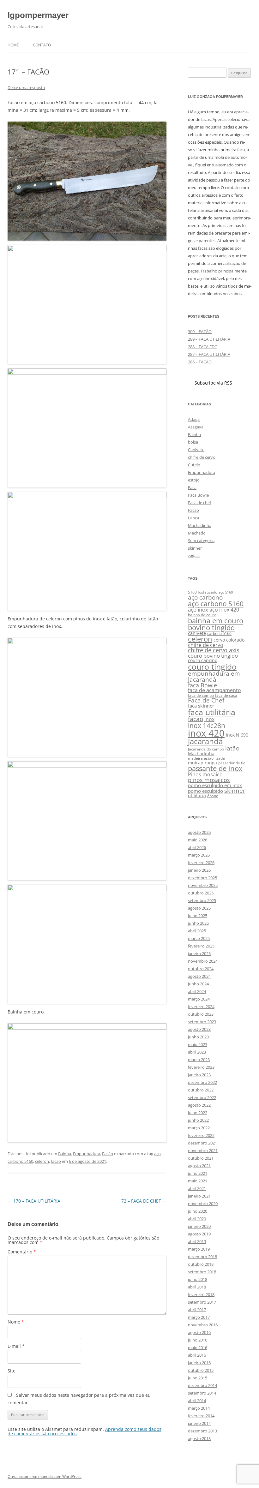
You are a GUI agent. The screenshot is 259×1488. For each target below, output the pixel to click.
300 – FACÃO (200, 331)
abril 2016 (197, 1355)
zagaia (194, 556)
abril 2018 (197, 1287)
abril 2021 (197, 1188)
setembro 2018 (202, 1272)
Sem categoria (201, 540)
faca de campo (201, 695)
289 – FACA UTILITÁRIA (209, 339)
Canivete (196, 449)
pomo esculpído (205, 791)
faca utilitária (211, 712)
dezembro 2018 (202, 1256)
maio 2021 (197, 1181)
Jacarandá (205, 741)
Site (11, 1371)
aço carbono (205, 597)
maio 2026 (197, 840)
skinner (195, 548)
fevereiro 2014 (201, 1416)
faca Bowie (202, 685)
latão (232, 748)
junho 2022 (198, 1120)
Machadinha (199, 525)
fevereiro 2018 (201, 1294)
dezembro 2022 (202, 1082)
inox (209, 719)
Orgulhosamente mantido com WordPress (44, 1476)
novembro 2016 (203, 1325)
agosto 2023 (199, 1029)
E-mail (16, 1346)
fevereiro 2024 (201, 1006)
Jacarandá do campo (206, 749)
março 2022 (199, 1128)
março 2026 (199, 855)
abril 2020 (197, 1219)
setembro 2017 (202, 1302)
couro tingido (212, 666)
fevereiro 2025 (201, 946)
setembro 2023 (202, 1022)
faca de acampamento (214, 690)
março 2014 (199, 1408)
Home (13, 45)
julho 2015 (197, 1378)
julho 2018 (197, 1279)
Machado (197, 533)
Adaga (194, 419)
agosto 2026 (199, 832)
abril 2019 (197, 1241)
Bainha (64, 1153)
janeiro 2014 (199, 1423)
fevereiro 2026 (201, 862)
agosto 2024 (199, 976)
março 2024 (199, 999)
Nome (16, 1322)
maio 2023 (197, 1044)
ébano (212, 795)
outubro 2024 (201, 968)
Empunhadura (86, 1153)
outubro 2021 (201, 1158)
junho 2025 (198, 923)
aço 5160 (226, 592)
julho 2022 (197, 1112)
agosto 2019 (199, 1234)
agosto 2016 (199, 1332)
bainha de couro (202, 615)
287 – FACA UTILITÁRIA (209, 354)
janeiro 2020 (199, 1226)
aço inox (198, 609)
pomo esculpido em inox (215, 785)
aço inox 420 (224, 609)
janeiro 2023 (199, 1075)
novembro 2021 (203, 1150)
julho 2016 (197, 1340)
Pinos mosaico (205, 774)
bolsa (193, 442)
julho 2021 (197, 1173)
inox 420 (206, 733)
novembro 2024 (203, 961)
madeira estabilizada (206, 758)
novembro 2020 (203, 1203)
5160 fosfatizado (202, 592)
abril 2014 (197, 1400)
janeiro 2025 (199, 953)
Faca (192, 487)
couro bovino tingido (213, 655)
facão (56, 1161)
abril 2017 (197, 1309)
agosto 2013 (199, 1438)
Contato (42, 45)
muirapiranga (202, 763)
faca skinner (201, 705)
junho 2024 (198, 984)
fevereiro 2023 (201, 1067)
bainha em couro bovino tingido (215, 624)
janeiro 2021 (199, 1196)
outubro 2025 (201, 893)
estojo (194, 480)
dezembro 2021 (202, 1143)
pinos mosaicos (209, 780)
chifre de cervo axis (213, 650)
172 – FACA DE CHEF (142, 1201)
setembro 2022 (202, 1097)
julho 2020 (197, 1211)
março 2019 (199, 1249)
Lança (193, 518)
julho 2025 (197, 915)
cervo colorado (229, 640)
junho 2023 (198, 1037)
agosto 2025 (199, 908)
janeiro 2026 (199, 870)
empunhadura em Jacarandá (214, 676)
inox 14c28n (206, 725)
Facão (107, 1153)
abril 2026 (197, 847)
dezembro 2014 (202, 1385)
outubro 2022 (201, 1090)
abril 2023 (197, 1052)
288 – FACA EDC (202, 347)
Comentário (22, 1252)
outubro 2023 (201, 1014)
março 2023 (199, 1059)
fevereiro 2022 (201, 1135)
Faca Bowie (198, 495)
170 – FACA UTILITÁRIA (34, 1201)
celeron (42, 1161)
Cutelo (194, 465)
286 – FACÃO (200, 362)
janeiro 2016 (199, 1362)
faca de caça (226, 695)
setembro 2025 (202, 900)
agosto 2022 (199, 1105)
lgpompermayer (38, 15)
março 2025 (199, 938)
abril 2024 (197, 991)
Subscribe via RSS (213, 383)
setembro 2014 (202, 1393)
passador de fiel (232, 763)
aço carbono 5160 (216, 603)
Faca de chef (199, 502)
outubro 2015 (201, 1370)
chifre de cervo (201, 457)
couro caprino (202, 660)
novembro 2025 (203, 885)
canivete (197, 633)
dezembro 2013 (202, 1431)
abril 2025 (197, 931)
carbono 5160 (219, 633)
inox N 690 (237, 735)
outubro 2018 (201, 1264)
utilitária (197, 795)
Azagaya (195, 427)
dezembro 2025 (202, 878)
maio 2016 (197, 1347)
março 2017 (199, 1317)
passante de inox (215, 768)
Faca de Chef (206, 700)
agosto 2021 (199, 1165)
